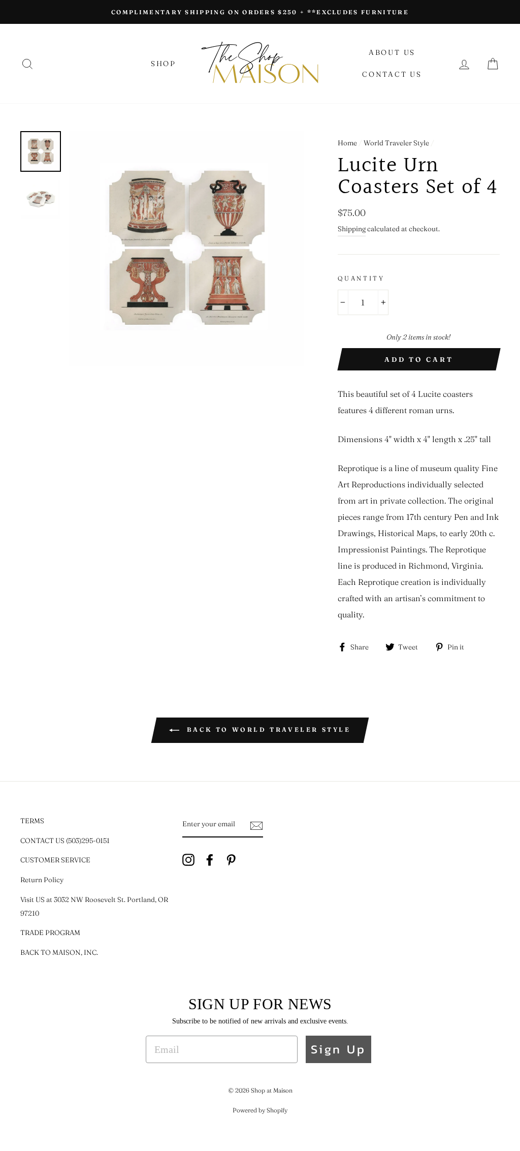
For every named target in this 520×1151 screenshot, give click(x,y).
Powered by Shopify (260, 1110)
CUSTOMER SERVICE (55, 860)
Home (347, 143)
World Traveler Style (396, 143)
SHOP (163, 63)
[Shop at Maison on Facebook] (210, 859)
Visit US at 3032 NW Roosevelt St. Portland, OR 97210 (94, 906)
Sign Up (338, 1049)
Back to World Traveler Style (266, 729)
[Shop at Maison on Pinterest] (231, 859)
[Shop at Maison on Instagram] (188, 859)
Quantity (361, 278)
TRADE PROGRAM (50, 932)
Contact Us (392, 74)
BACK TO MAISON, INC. (59, 952)
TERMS (32, 821)
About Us (392, 52)
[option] (260, 12)
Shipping (352, 229)
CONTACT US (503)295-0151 (65, 840)
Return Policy (41, 880)
